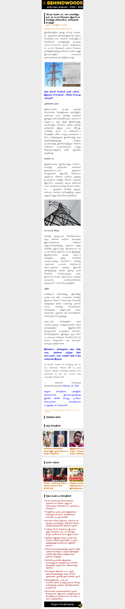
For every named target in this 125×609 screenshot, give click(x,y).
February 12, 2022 (70, 386)
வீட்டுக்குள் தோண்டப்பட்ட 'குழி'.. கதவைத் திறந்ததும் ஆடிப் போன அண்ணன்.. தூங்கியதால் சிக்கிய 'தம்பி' (63, 574)
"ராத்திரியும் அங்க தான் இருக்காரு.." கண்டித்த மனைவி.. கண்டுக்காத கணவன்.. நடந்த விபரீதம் (61, 514)
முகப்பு (48, 25)
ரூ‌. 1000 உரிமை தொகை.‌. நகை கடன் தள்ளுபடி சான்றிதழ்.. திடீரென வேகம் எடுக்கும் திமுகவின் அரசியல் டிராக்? (62, 523)
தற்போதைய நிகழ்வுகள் (57, 7)
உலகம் (64, 25)
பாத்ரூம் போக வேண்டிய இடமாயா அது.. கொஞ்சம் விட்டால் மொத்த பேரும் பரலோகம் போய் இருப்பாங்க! (62, 532)
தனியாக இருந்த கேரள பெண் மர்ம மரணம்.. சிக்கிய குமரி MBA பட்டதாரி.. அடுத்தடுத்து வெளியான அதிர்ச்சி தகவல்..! (62, 542)
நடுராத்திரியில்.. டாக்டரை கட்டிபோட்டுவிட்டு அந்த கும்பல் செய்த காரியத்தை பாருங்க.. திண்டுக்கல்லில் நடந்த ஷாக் (63, 584)
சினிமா (73, 7)
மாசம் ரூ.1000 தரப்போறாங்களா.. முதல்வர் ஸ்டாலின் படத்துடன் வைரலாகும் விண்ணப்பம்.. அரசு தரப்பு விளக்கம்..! (63, 505)
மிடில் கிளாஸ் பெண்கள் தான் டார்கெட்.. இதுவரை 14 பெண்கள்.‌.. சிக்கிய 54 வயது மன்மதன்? (62, 94)
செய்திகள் (56, 25)
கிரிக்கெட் (82, 7)
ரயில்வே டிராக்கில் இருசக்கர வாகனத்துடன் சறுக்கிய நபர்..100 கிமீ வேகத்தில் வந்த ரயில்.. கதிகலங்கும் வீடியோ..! (62, 564)
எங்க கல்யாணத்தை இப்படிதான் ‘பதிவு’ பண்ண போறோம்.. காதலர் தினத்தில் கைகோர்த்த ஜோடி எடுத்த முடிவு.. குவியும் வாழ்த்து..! (63, 553)
